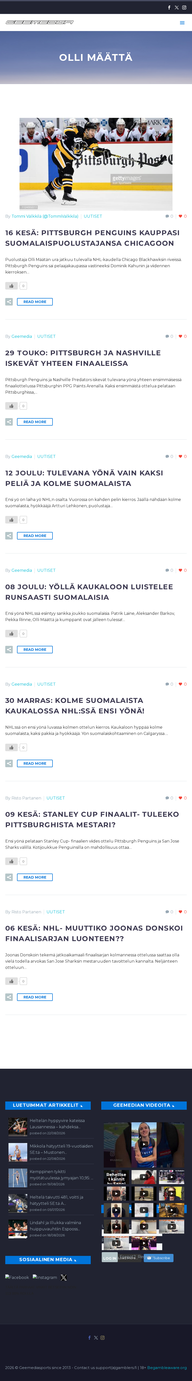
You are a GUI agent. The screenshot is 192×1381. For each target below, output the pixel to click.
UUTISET (93, 216)
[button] (9, 302)
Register (146, 1256)
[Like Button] (11, 286)
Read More (35, 302)
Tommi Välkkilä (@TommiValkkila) (45, 216)
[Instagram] (184, 8)
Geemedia (22, 336)
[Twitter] (176, 8)
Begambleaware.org (167, 1367)
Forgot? (128, 1256)
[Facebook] (169, 8)
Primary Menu (182, 23)
